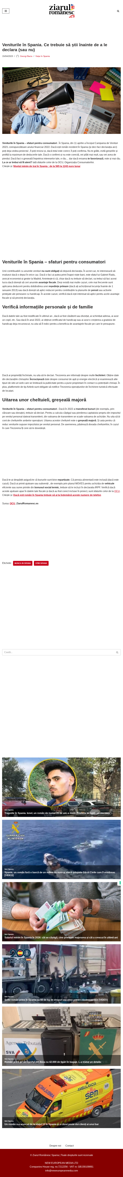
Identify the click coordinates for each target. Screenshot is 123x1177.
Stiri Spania (41, 563)
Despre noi (55, 1145)
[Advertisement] (56, 30)
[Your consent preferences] (120, 883)
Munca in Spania (23, 563)
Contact (69, 1145)
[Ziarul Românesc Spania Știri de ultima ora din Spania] (61, 11)
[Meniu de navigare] (5, 11)
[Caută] (118, 11)
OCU (117, 491)
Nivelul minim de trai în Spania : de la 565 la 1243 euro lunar (46, 166)
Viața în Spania (42, 56)
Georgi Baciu (26, 56)
